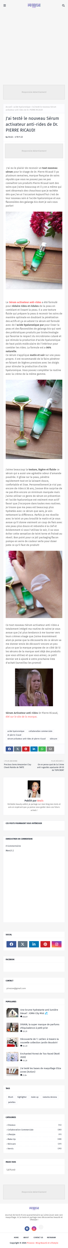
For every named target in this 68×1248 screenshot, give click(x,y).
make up (34, 1097)
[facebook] (11, 944)
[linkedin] (34, 944)
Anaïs (10, 137)
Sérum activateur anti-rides (24, 302)
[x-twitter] (23, 944)
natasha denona (50, 1097)
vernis (35, 1148)
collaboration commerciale (40, 731)
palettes (11, 1102)
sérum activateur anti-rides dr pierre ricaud (26, 739)
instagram (51, 1238)
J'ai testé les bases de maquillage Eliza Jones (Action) (40, 1070)
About (26, 1238)
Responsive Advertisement (34, 92)
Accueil (9, 107)
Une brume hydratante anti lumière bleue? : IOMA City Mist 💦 (39, 1011)
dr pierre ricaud (14, 735)
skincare (53, 739)
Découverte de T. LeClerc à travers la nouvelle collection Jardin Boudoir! (39, 1041)
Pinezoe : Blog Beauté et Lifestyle (42, 1243)
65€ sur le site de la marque (21, 716)
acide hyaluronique (22, 107)
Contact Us (38, 1238)
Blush (10, 1097)
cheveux (35, 1125)
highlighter (22, 1097)
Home (16, 1238)
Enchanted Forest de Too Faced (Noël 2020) (40, 1055)
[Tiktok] (41, 1227)
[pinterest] (45, 944)
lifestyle (35, 1134)
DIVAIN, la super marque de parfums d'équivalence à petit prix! (39, 1026)
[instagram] (57, 944)
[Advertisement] (34, 46)
